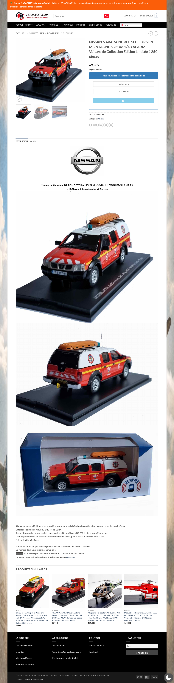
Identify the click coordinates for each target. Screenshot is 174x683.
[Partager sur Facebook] (91, 125)
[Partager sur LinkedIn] (111, 125)
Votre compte (58, 645)
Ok (123, 101)
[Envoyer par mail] (101, 125)
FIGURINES (53, 25)
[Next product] (150, 33)
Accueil (19, 25)
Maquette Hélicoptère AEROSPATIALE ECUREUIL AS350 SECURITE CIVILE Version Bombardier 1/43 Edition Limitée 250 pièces (140, 617)
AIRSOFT (29, 25)
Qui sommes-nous (24, 645)
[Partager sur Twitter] (96, 125)
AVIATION (40, 25)
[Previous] (20, 70)
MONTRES (80, 25)
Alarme (68, 33)
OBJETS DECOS (95, 25)
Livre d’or (20, 651)
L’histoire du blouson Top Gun (63, 675)
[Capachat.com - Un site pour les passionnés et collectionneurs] (32, 15)
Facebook (93, 651)
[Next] (80, 70)
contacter (70, 557)
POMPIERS (53, 33)
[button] (129, 16)
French (126, 25)
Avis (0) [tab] (33, 141)
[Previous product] (156, 33)
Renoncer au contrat (25, 664)
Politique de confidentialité (65, 658)
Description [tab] (22, 141)
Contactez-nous (96, 645)
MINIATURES (67, 25)
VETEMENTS (111, 25)
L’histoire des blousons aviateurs (32, 675)
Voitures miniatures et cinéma (94, 675)
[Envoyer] (106, 16)
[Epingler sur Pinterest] (106, 125)
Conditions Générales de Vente (66, 651)
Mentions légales (24, 658)
